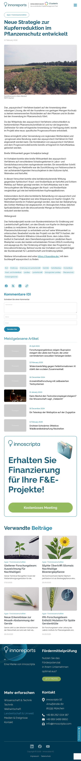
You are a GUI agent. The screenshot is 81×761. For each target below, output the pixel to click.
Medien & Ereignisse (16, 717)
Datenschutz (46, 756)
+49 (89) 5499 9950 (57, 719)
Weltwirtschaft (12, 709)
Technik (8, 704)
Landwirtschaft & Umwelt (19, 713)
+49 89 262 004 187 (57, 714)
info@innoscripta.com (58, 723)
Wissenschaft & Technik (18, 700)
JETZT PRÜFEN (51, 679)
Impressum (34, 756)
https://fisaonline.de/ (48, 256)
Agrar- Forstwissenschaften (16, 15)
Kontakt (8, 722)
